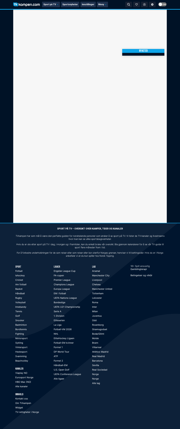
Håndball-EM (61, 365)
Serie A (57, 311)
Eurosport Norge (24, 377)
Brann (95, 342)
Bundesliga (59, 302)
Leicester (97, 297)
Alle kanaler (21, 386)
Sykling (19, 342)
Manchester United (102, 288)
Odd (94, 320)
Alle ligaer (59, 378)
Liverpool (97, 280)
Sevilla (95, 365)
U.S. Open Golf (61, 369)
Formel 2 (58, 360)
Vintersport (21, 347)
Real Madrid (98, 356)
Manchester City (101, 275)
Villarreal (96, 347)
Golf (17, 315)
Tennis (18, 311)
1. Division (59, 315)
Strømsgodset (99, 329)
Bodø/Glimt (98, 333)
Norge (95, 374)
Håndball (20, 293)
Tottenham (98, 293)
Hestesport (21, 351)
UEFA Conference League (67, 374)
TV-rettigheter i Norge (27, 412)
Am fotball (20, 284)
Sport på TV (49, 4)
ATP (56, 356)
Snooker (19, 320)
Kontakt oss (21, 398)
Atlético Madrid (100, 351)
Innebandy (20, 306)
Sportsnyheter (70, 4)
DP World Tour (61, 351)
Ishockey (20, 275)
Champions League (64, 284)
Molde (95, 338)
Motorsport (21, 338)
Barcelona (97, 360)
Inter (94, 306)
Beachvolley (21, 360)
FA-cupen (59, 275)
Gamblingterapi (138, 269)
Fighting (19, 333)
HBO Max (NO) (23, 381)
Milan (95, 311)
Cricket (19, 280)
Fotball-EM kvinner (64, 342)
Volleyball (20, 302)
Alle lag (96, 383)
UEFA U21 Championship (67, 306)
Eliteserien (59, 320)
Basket (18, 288)
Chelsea (96, 284)
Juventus (97, 315)
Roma (95, 302)
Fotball (18, 271)
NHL (56, 333)
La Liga (57, 324)
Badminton (21, 324)
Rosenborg (98, 324)
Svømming (21, 356)
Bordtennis (21, 329)
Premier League (62, 280)
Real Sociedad (99, 369)
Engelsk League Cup (65, 271)
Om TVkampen (23, 403)
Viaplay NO (21, 373)
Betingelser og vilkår (141, 275)
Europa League (62, 288)
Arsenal (96, 271)
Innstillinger (88, 4)
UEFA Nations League (65, 297)
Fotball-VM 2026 (63, 329)
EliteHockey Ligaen (64, 338)
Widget (19, 407)
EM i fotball (60, 293)
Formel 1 (58, 347)
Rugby (18, 297)
